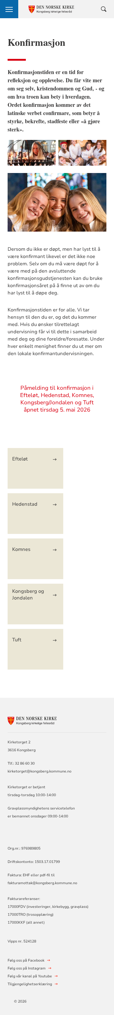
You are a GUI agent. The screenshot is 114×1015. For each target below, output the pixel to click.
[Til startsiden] (41, 720)
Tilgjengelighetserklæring (30, 984)
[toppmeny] (9, 9)
